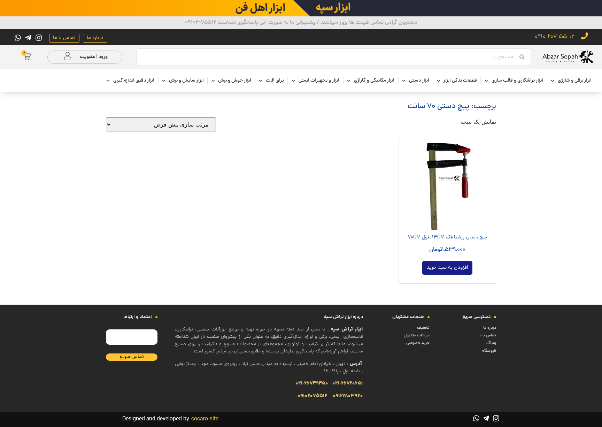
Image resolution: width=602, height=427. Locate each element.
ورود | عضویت (94, 57)
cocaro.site (204, 419)
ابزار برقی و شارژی (575, 80)
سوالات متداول (417, 336)
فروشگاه (489, 351)
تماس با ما (487, 336)
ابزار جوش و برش (234, 80)
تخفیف (423, 328)
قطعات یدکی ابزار (460, 80)
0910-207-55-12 (554, 36)
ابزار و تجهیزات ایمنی (319, 80)
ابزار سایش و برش (186, 80)
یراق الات (275, 80)
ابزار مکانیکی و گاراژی (374, 80)
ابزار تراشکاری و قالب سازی (517, 80)
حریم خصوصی (418, 343)
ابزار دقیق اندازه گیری (133, 80)
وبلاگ (491, 343)
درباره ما (489, 328)
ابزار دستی (419, 80)
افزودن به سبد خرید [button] (447, 268)
